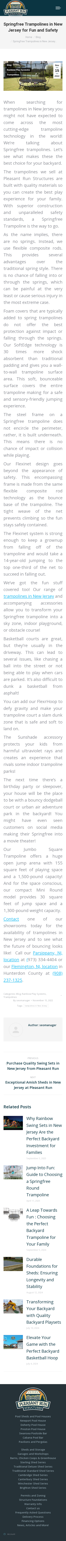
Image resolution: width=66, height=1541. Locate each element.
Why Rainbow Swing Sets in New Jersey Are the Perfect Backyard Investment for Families (44, 1135)
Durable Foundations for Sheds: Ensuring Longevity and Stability (42, 1272)
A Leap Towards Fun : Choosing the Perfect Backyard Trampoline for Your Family (41, 1227)
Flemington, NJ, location (34, 966)
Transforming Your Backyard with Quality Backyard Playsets (43, 1312)
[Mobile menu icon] (58, 8)
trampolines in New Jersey (29, 596)
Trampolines (13, 74)
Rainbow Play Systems (18, 70)
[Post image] (13, 1123)
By (21, 1000)
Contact (11, 919)
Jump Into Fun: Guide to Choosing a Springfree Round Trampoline (44, 1181)
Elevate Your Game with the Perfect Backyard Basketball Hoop (42, 1347)
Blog (9, 65)
